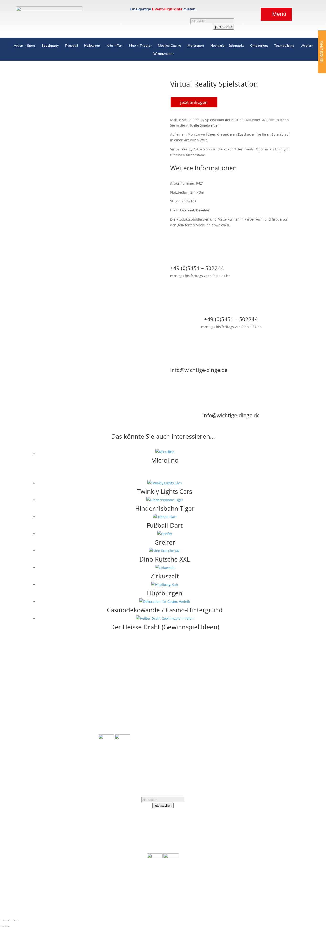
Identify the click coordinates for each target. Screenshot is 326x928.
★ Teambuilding (85, 738)
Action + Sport (24, 46)
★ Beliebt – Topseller (115, 731)
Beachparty (50, 46)
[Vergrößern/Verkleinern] (2, 920)
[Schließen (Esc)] (16, 920)
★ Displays (107, 714)
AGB (230, 741)
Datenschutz (237, 747)
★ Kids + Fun (88, 709)
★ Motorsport (88, 726)
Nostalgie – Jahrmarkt (227, 46)
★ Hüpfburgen (110, 703)
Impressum (247, 741)
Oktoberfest (259, 46)
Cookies (257, 747)
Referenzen (255, 724)
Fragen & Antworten (243, 735)
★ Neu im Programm (115, 725)
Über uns (234, 724)
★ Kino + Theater (85, 715)
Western (307, 46)
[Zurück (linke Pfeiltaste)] (2, 926)
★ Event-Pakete (111, 720)
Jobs (231, 730)
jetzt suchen (223, 27)
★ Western (90, 749)
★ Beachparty (87, 692)
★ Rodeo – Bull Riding (116, 708)
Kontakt (244, 730)
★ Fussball (90, 698)
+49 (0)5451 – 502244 (250, 713)
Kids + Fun (114, 46)
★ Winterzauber (86, 755)
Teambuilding (284, 46)
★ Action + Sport (85, 687)
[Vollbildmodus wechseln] (7, 920)
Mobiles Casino (169, 46)
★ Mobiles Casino (84, 721)
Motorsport (196, 46)
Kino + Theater (140, 46)
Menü (279, 14)
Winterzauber (163, 55)
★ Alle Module (110, 687)
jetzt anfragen (194, 102)
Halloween (92, 46)
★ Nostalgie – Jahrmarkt (79, 732)
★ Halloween (88, 703)
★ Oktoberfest (87, 743)
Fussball (71, 46)
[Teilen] (11, 920)
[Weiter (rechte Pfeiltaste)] (7, 926)
